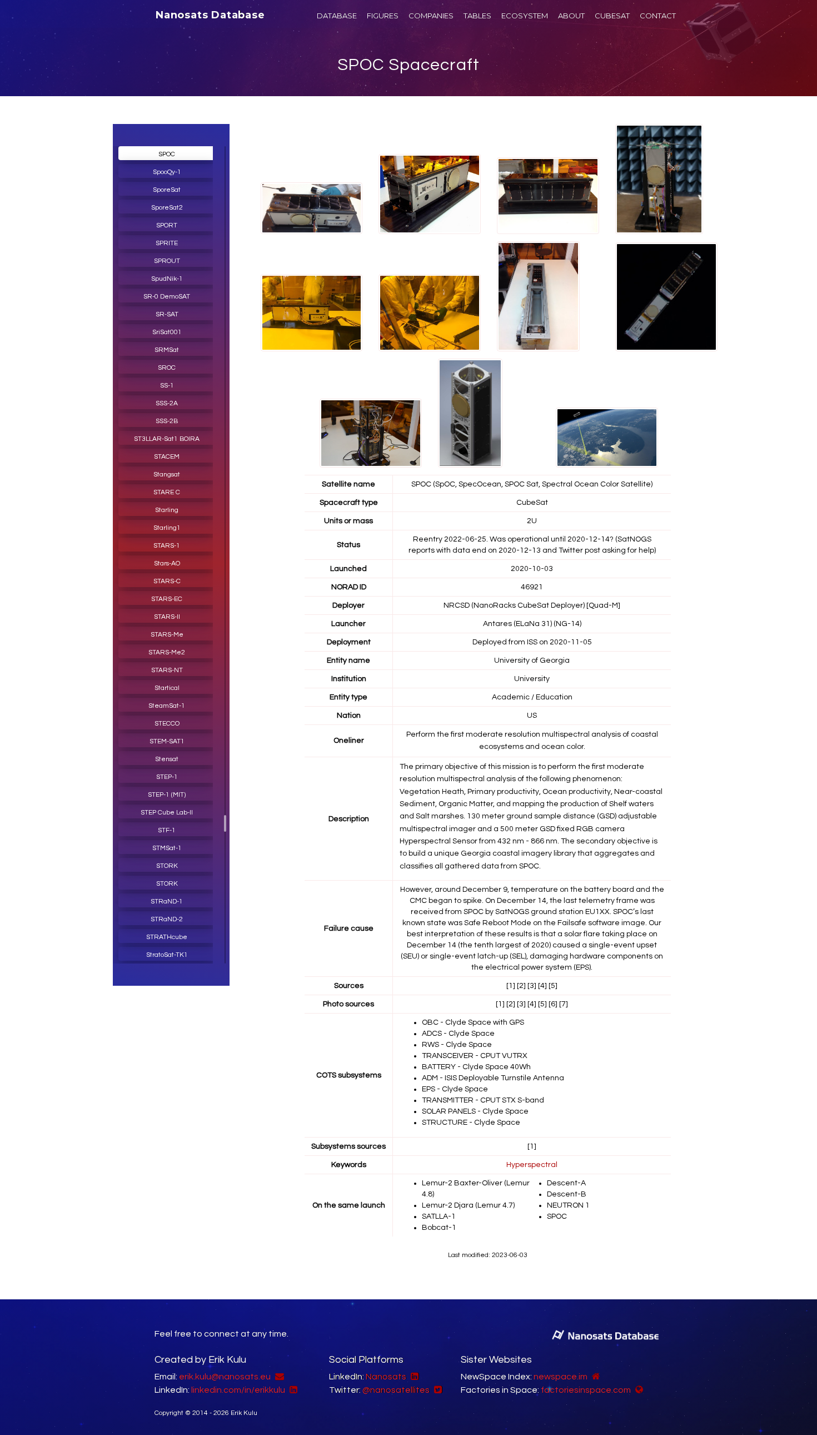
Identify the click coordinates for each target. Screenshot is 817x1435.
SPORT (166, 225)
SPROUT (167, 261)
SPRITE (167, 243)
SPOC (166, 154)
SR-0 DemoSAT (166, 296)
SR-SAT (167, 314)
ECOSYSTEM (524, 15)
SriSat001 (167, 332)
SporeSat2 (167, 207)
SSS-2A (167, 403)
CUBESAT (612, 15)
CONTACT (658, 15)
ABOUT (571, 15)
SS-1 (167, 385)
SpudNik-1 (167, 278)
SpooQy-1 (167, 172)
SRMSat (167, 350)
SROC (167, 367)
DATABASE (337, 15)
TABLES (477, 15)
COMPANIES (431, 15)
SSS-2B (167, 421)
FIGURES (382, 15)
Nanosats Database (210, 15)
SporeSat (167, 189)
